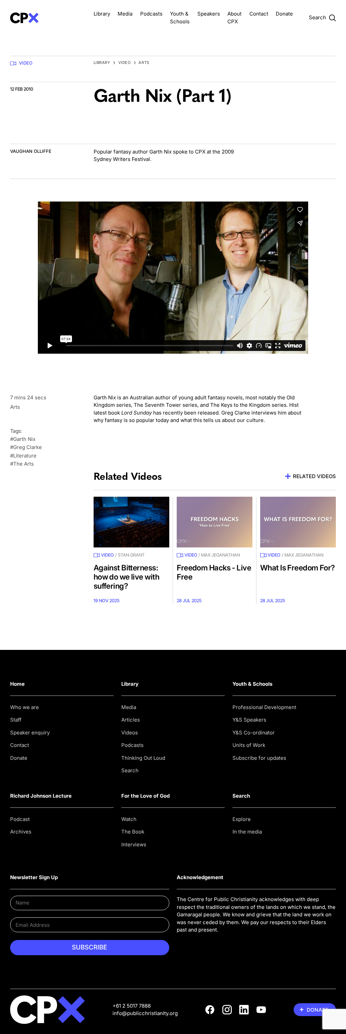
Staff (16, 719)
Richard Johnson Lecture (41, 796)
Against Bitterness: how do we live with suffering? (126, 576)
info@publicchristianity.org (145, 1013)
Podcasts (151, 13)
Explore (241, 819)
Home (17, 684)
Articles (130, 719)
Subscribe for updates (259, 758)
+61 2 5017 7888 (132, 1006)
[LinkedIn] (244, 1009)
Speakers (208, 13)
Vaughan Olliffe (30, 151)
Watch (129, 819)
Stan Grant (131, 555)
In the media (247, 831)
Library (102, 13)
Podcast (20, 819)
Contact (258, 13)
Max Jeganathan (220, 555)
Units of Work (248, 745)
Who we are (24, 707)
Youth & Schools (252, 684)
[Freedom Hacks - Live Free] (214, 522)
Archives (20, 831)
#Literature (23, 455)
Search (130, 770)
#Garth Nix (22, 439)
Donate (284, 13)
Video (25, 63)
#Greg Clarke (26, 447)
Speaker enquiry (30, 732)
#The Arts (22, 464)
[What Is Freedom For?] (298, 522)
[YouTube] (261, 1009)
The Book (132, 831)
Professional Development (264, 707)
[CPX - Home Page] (48, 17)
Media (125, 13)
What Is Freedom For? (297, 567)
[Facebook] (210, 1009)
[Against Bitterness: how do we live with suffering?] (131, 522)
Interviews (133, 844)
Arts (144, 62)
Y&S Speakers (249, 719)
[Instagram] (227, 1009)
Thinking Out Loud (143, 758)
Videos (129, 732)
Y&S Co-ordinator (253, 732)
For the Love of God (145, 796)
